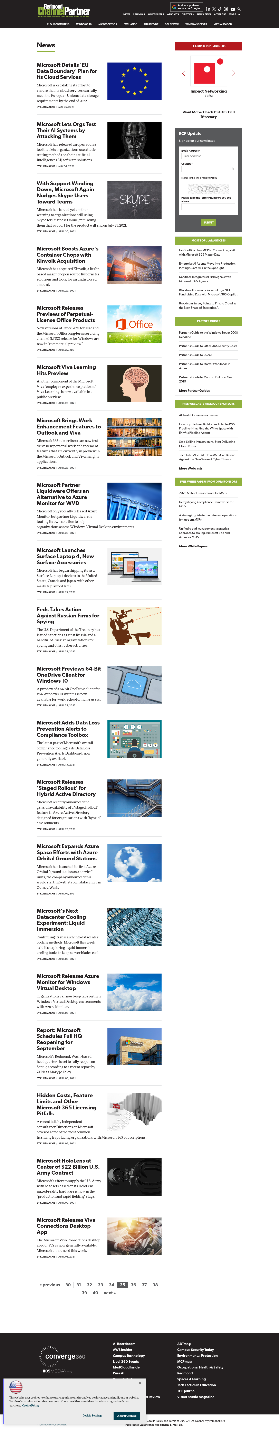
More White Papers (193, 546)
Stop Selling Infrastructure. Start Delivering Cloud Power (207, 444)
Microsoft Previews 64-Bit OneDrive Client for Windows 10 (69, 675)
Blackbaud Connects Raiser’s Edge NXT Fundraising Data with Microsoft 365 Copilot (208, 292)
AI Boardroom (124, 1344)
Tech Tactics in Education (196, 1385)
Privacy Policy (209, 178)
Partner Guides (208, 321)
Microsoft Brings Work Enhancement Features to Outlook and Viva (69, 427)
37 (144, 1285)
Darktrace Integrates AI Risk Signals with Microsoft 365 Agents (205, 279)
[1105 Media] (56, 1372)
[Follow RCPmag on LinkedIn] (208, 10)
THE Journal (186, 1391)
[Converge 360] (62, 1357)
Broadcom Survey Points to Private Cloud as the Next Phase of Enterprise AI (207, 306)
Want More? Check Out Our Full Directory (208, 115)
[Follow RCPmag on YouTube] (233, 9)
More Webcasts (190, 468)
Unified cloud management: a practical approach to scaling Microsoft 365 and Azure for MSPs (204, 533)
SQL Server (172, 24)
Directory (188, 14)
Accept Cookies (127, 1416)
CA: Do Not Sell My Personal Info (205, 1421)
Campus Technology (129, 1356)
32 (89, 1285)
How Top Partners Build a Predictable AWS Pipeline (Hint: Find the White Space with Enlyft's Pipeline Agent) (207, 429)
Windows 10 (84, 24)
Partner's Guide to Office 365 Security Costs (208, 346)
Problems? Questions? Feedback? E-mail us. (154, 1425)
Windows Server (196, 24)
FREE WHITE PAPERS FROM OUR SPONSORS (208, 481)
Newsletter (204, 14)
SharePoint (151, 24)
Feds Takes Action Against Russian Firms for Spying (68, 616)
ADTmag (184, 1344)
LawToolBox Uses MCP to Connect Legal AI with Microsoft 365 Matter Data (207, 252)
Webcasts (173, 14)
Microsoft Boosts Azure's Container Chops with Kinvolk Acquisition (67, 255)
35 (122, 1285)
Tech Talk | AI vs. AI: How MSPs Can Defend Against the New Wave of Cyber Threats (207, 457)
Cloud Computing (58, 24)
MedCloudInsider (127, 1367)
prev (183, 73)
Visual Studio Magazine (195, 1397)
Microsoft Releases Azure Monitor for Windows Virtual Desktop (68, 982)
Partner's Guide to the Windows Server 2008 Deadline (208, 335)
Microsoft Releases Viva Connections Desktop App (66, 1226)
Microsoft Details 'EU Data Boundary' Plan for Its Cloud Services (67, 71)
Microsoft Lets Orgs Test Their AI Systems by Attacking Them (66, 131)
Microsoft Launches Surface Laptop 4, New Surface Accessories (65, 557)
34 (111, 1285)
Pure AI (118, 1373)
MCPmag (184, 1362)
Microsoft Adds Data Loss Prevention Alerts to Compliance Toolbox (68, 729)
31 (78, 1285)
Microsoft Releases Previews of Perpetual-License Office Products (66, 314)
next (233, 73)
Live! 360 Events (126, 1362)
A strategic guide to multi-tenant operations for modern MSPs (208, 517)
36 (133, 1285)
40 (95, 1293)
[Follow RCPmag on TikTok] (220, 10)
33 (100, 1285)
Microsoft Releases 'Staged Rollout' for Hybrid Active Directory (66, 788)
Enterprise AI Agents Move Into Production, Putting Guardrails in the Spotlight (208, 266)
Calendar (139, 14)
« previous (49, 1285)
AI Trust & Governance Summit (199, 415)
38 (155, 1285)
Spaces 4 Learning (191, 1379)
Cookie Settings (92, 1415)
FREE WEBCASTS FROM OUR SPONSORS (208, 404)
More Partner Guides (194, 390)
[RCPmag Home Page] (63, 12)
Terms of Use (176, 1421)
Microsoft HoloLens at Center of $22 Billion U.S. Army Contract (68, 1167)
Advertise (220, 14)
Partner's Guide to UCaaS (195, 355)
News (126, 14)
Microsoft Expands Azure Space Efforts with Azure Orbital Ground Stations (68, 853)
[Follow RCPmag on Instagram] (226, 10)
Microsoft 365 (107, 24)
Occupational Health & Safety (200, 1367)
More (232, 14)
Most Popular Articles (209, 240)
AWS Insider (122, 1350)
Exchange (130, 24)
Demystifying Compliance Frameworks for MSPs (206, 504)
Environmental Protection (197, 1356)
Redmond (185, 1373)
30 (68, 1285)
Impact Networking (209, 91)
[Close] (139, 1382)
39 (84, 1293)
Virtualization (223, 24)
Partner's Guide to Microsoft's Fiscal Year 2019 (206, 379)
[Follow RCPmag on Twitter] (214, 9)
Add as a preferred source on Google (189, 7)
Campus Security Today (195, 1350)
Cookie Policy (155, 1421)
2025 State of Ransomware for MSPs (203, 493)
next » (110, 1293)
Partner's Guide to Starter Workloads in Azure (204, 366)
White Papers (156, 14)
